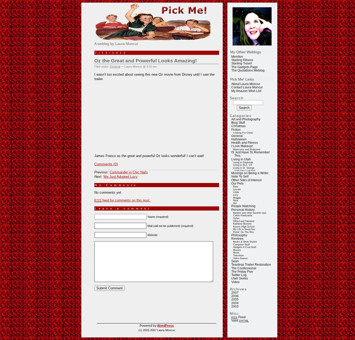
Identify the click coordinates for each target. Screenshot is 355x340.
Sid (234, 203)
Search (237, 98)
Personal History (243, 209)
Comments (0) (106, 164)
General (237, 136)
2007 (235, 292)
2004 (235, 303)
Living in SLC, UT (242, 165)
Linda (236, 192)
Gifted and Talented (243, 221)
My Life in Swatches (244, 229)
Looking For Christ (243, 133)
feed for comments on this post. (122, 200)
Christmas (238, 126)
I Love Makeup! (242, 146)
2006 (235, 296)
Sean (235, 261)
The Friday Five (242, 271)
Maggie (237, 198)
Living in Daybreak (243, 162)
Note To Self (239, 176)
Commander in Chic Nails (129, 172)
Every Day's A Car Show (245, 170)
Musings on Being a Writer (249, 173)
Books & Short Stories (245, 241)
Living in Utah (241, 159)
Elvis (235, 186)
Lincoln (237, 189)
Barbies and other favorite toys (249, 213)
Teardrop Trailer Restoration (251, 264)
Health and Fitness (244, 142)
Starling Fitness (242, 60)
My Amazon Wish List (246, 91)
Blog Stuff (238, 122)
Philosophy (239, 235)
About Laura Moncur (245, 84)
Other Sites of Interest (246, 180)
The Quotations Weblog (248, 70)
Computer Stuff (241, 244)
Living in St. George (243, 168)
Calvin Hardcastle (242, 215)
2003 (235, 306)
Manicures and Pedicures (246, 149)
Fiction (236, 129)
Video (235, 282)
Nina (235, 200)
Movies (237, 250)
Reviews (237, 238)
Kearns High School (243, 226)
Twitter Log (239, 275)
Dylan (236, 218)
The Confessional (243, 268)
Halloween (239, 139)
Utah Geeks (239, 278)
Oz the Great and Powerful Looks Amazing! (145, 60)
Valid (240, 320)
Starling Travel (241, 63)
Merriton (237, 56)
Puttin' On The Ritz (243, 232)
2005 (235, 299)
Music (236, 252)
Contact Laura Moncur (247, 87)
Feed (238, 317)
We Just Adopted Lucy (120, 177)
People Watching (243, 206)
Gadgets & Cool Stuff (244, 247)
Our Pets (237, 183)
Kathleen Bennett (242, 224)
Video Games (240, 258)
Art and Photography (245, 119)
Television (238, 255)
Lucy (235, 195)
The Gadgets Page (244, 67)
